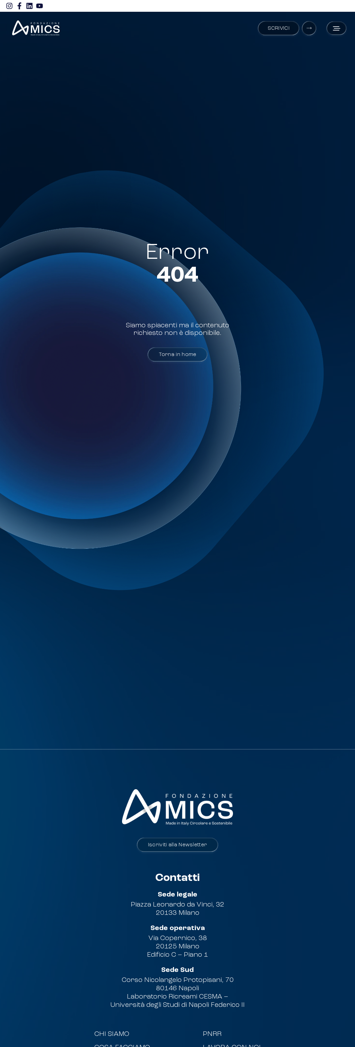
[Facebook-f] (19, 6)
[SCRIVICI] (309, 28)
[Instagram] (9, 6)
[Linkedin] (29, 6)
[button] (336, 28)
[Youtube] (39, 6)
